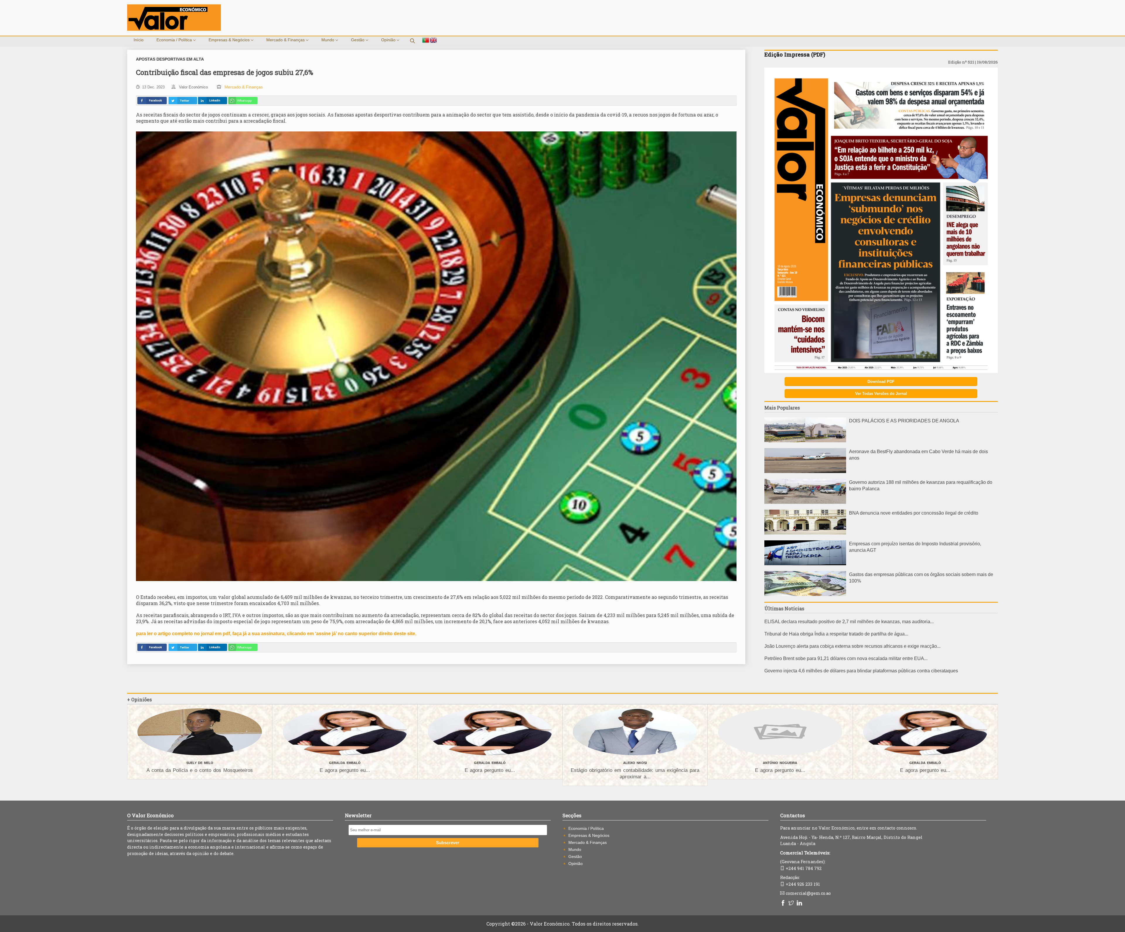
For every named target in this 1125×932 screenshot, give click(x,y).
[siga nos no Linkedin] (800, 903)
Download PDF (880, 381)
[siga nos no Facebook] (783, 903)
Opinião (389, 39)
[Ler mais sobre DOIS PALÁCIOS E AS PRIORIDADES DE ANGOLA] (805, 440)
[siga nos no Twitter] (791, 903)
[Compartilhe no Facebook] (152, 100)
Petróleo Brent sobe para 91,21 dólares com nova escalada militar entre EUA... (846, 658)
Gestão (358, 39)
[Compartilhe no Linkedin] (212, 100)
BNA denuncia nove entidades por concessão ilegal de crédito (913, 512)
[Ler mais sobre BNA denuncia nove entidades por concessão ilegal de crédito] (805, 532)
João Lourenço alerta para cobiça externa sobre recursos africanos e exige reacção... (852, 646)
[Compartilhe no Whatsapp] (243, 100)
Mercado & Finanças (286, 39)
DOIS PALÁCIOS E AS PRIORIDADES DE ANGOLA (904, 420)
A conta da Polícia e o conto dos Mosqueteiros (199, 770)
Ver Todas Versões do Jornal (881, 393)
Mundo (328, 39)
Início (139, 39)
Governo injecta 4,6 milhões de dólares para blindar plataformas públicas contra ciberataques (861, 670)
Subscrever (447, 842)
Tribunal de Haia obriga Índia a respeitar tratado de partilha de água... (836, 633)
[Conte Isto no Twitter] (182, 100)
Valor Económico (193, 87)
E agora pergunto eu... (345, 770)
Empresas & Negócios (230, 39)
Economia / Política (174, 39)
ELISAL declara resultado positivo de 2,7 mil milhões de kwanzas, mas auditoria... (849, 621)
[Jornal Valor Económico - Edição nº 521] (881, 371)
